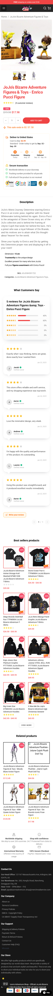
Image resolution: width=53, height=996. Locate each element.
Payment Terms (8, 933)
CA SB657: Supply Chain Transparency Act (19, 917)
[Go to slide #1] (19, 76)
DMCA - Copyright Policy (12, 913)
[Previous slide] (5, 45)
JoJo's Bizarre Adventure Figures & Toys (29, 16)
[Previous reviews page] (34, 522)
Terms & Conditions (10, 905)
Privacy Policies (8, 909)
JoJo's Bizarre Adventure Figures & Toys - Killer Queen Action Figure (13, 809)
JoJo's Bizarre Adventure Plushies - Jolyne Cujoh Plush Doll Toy (38, 769)
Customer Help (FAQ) (11, 944)
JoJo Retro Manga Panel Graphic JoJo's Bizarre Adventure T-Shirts (38, 619)
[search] (44, 8)
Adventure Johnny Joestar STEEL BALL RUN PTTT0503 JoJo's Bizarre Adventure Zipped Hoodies (39, 665)
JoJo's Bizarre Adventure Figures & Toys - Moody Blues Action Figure (13, 769)
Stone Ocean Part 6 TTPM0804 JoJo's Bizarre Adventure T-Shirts (39, 573)
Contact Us (6, 941)
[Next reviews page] (47, 522)
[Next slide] (48, 45)
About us (6, 902)
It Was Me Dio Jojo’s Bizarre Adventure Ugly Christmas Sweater (37, 709)
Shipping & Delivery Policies (13, 929)
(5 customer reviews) (24, 103)
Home (4, 16)
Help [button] (48, 993)
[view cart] (49, 8)
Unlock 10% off (5, 984)
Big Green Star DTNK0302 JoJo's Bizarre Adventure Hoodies (14, 709)
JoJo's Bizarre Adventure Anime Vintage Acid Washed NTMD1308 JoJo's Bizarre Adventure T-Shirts (13, 576)
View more (26, 725)
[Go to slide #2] (33, 76)
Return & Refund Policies (12, 937)
